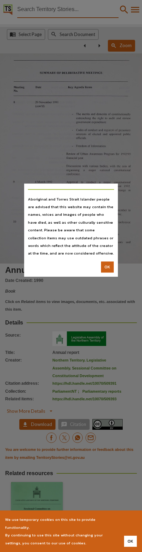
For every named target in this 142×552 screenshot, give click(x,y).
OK (107, 267)
